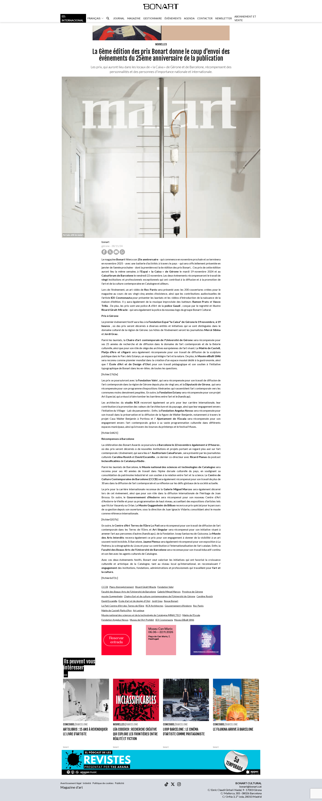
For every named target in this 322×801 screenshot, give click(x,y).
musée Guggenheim (112, 596)
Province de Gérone (192, 591)
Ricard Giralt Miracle (145, 586)
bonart (105, 241)
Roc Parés (198, 605)
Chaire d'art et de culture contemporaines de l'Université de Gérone (159, 596)
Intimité (87, 783)
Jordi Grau (157, 601)
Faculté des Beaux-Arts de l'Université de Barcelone (128, 591)
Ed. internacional (73, 18)
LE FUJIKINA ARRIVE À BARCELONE (233, 729)
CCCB (104, 586)
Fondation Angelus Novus (114, 619)
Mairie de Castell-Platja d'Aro (116, 610)
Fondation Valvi (165, 586)
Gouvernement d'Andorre (178, 605)
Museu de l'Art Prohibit (142, 619)
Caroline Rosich (205, 596)
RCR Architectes (154, 605)
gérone (105, 245)
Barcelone (82, 724)
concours (68, 724)
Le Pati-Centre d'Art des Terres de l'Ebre (122, 605)
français (93, 18)
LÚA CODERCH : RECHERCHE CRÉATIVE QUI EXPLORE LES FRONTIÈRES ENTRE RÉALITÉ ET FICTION (135, 734)
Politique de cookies (103, 783)
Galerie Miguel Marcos (169, 591)
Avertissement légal (70, 783)
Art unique (138, 610)
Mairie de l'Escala (191, 615)
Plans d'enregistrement (121, 586)
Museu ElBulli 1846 (184, 619)
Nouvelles (161, 44)
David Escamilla (109, 601)
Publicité (119, 783)
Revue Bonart (171, 601)
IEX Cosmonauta (164, 619)
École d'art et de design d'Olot (134, 601)
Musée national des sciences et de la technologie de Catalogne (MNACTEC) (141, 615)
